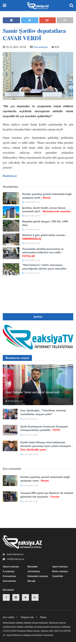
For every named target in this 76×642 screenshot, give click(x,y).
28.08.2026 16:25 (32, 216)
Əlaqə (43, 617)
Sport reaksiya (60, 566)
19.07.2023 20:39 (30, 435)
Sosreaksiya (41, 47)
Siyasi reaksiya (11, 566)
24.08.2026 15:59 (32, 260)
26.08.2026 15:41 (32, 243)
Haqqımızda (27, 617)
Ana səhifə (8, 617)
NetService (17, 635)
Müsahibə (32, 566)
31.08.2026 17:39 (30, 501)
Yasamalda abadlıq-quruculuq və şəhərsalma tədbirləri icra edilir (42, 252)
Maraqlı (31, 581)
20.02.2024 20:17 (30, 419)
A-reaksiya (8, 571)
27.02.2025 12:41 (15, 401)
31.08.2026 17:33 (32, 202)
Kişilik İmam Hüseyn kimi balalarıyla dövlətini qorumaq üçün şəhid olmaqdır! (46, 446)
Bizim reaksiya (60, 571)
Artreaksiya (33, 571)
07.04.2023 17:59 (30, 454)
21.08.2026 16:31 (32, 273)
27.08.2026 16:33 (32, 229)
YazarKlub (57, 576)
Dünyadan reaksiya (37, 576)
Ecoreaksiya (9, 576)
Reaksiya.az (10, 176)
